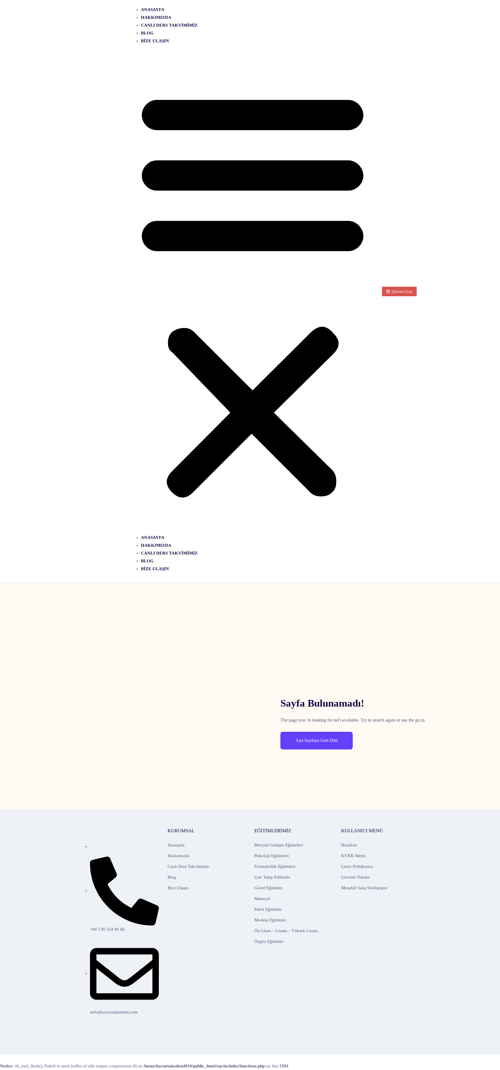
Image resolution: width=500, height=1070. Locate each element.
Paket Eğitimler (268, 909)
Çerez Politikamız (357, 866)
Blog (147, 33)
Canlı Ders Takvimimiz (169, 25)
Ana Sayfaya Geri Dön (316, 740)
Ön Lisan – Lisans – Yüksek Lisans (286, 930)
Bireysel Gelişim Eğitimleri (278, 845)
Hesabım (349, 845)
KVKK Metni (353, 855)
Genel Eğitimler (268, 888)
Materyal (262, 898)
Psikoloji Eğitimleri (271, 855)
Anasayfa (152, 9)
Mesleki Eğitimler (270, 920)
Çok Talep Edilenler (272, 877)
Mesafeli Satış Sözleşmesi (364, 888)
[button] (253, 292)
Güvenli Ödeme (355, 877)
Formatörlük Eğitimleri (274, 866)
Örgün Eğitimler (269, 941)
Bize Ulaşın (155, 41)
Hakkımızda (156, 17)
